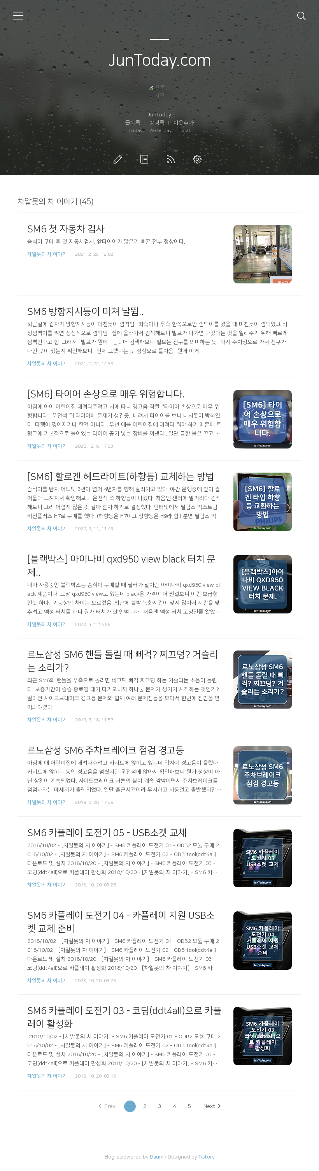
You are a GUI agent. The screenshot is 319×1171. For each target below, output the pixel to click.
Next (209, 1106)
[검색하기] (301, 15)
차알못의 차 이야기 (47, 254)
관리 (198, 159)
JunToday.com (159, 60)
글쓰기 (119, 159)
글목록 (132, 123)
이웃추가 (184, 123)
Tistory (206, 1157)
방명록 (157, 123)
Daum (156, 1157)
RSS (172, 159)
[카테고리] (18, 15)
